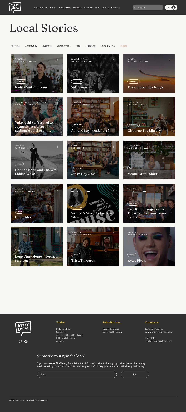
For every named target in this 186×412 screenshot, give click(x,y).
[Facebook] (26, 341)
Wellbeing (91, 45)
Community (31, 45)
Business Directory (112, 331)
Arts (78, 45)
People (123, 45)
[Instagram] (21, 341)
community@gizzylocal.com (159, 331)
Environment (63, 45)
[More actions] (58, 60)
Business (47, 45)
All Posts (15, 45)
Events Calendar (111, 328)
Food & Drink (108, 45)
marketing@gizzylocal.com (158, 340)
